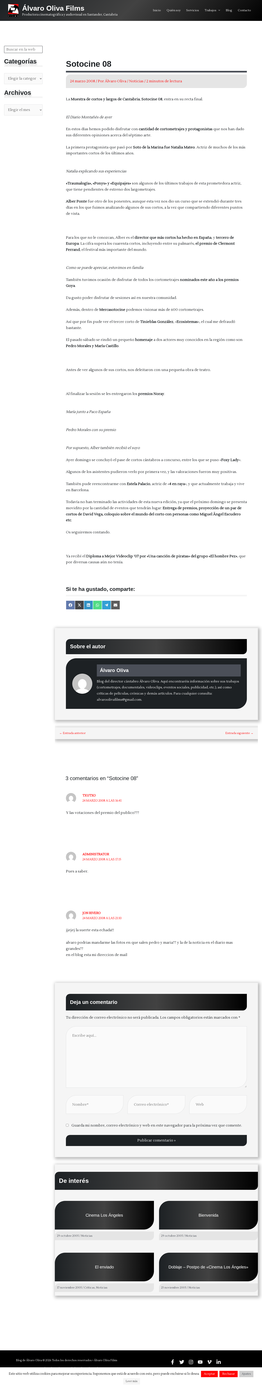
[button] (218, 10)
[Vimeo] (209, 1362)
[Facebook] (172, 1362)
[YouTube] (200, 1362)
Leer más (132, 1381)
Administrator (95, 854)
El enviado (104, 1267)
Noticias (136, 81)
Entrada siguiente (239, 733)
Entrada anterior (72, 733)
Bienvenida (208, 1215)
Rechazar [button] (228, 1374)
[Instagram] (190, 1362)
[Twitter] (181, 1362)
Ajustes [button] (246, 1374)
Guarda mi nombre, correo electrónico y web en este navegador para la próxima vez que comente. (156, 1125)
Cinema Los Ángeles (104, 1215)
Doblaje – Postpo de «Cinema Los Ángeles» (208, 1267)
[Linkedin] (218, 1362)
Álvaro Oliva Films (53, 8)
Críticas (89, 1288)
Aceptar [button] (209, 1374)
